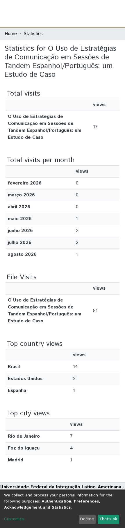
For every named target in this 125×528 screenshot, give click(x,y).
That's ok (108, 519)
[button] (86, 13)
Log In (98, 13)
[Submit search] (78, 13)
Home (11, 33)
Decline (87, 519)
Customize (14, 519)
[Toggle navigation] (117, 13)
